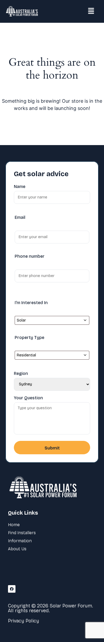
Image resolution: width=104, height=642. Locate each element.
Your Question (28, 398)
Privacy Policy (23, 621)
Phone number (30, 256)
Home (14, 524)
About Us (17, 548)
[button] (91, 11)
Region (21, 373)
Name (19, 187)
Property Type (29, 337)
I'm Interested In (31, 302)
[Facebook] (11, 589)
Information (20, 540)
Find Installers (22, 532)
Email (20, 217)
